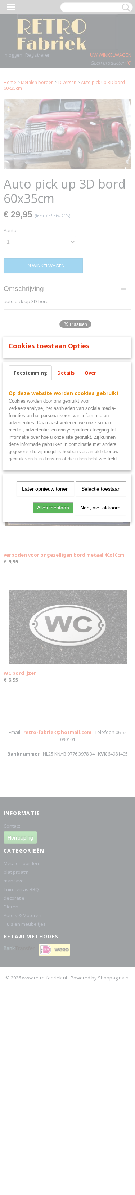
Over (90, 372)
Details (66, 372)
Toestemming (30, 372)
